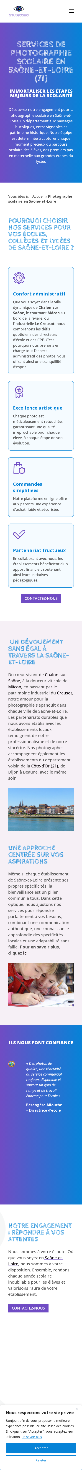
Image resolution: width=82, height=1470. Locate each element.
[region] (41, 1437)
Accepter (41, 1448)
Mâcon (14, 686)
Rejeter (41, 1460)
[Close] (77, 1409)
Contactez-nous (41, 598)
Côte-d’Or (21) (44, 766)
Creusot (64, 693)
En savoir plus (32, 1437)
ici (26, 953)
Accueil (38, 196)
